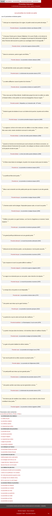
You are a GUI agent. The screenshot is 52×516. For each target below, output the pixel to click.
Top (48, 513)
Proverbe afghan (16, 363)
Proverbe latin (16, 295)
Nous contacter (30, 510)
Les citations (9, 1)
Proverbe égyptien (15, 406)
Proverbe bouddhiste (16, 322)
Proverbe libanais (14, 28)
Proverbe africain (15, 87)
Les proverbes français (26, 1)
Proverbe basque (13, 119)
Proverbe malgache (16, 268)
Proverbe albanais (15, 59)
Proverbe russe (15, 349)
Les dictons (35, 1)
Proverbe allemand (15, 240)
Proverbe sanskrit (14, 103)
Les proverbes (16, 1)
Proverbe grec (14, 227)
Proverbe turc (15, 167)
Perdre (15, 413)
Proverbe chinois (16, 46)
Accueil (2, 1)
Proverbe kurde (14, 336)
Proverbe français (15, 197)
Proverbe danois (15, 73)
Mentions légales (22, 510)
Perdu (19, 413)
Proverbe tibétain (14, 135)
